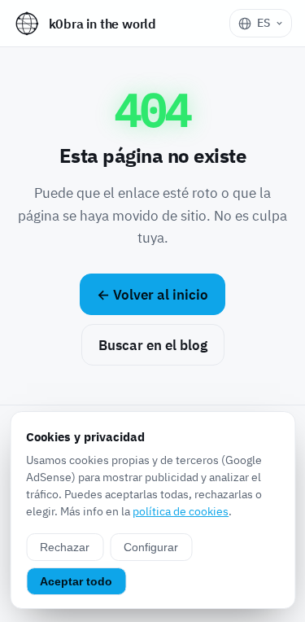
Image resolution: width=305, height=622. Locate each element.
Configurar (151, 547)
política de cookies (181, 511)
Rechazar (64, 547)
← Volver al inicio (152, 295)
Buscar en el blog (152, 345)
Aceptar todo (76, 581)
